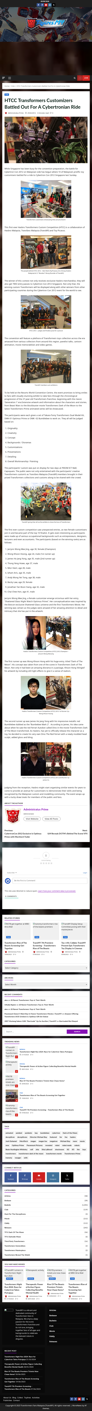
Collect (20, 1397)
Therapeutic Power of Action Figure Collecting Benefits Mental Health (12, 1067)
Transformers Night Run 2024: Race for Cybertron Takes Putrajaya (12, 1052)
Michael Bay (65, 1141)
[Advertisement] (46, 58)
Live (86, 78)
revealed (48, 1145)
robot (57, 1145)
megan (33, 1141)
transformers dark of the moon (31, 1154)
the (78, 1149)
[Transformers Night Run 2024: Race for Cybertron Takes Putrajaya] (14, 1275)
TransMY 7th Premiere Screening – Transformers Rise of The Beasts (44, 946)
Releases (7, 1228)
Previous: (22, 834)
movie (82, 1141)
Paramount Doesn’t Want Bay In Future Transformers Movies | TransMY (33, 1014)
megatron (53, 1141)
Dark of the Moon (70, 1133)
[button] (3, 78)
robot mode (67, 1145)
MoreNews (77, 1405)
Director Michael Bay (38, 1137)
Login (85, 873)
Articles (22, 1064)
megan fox (43, 1141)
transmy (9, 1158)
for (61, 1137)
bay (36, 1133)
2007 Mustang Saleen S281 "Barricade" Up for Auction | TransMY (30, 1021)
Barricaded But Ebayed (68, 1021)
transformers (11, 1154)
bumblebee (44, 1133)
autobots (28, 1133)
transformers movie (54, 1154)
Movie (7, 1219)
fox (66, 1137)
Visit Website (32, 818)
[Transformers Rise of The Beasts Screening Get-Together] (17, 931)
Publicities (7, 1400)
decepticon (10, 1137)
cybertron (56, 1133)
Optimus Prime (18, 1145)
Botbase (7, 1200)
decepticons (22, 1137)
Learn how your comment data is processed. (57, 891)
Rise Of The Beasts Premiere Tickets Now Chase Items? (12, 1081)
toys (84, 1149)
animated (9, 1133)
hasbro (73, 1137)
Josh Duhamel (11, 1141)
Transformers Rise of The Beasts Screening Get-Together (15, 946)
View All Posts (51, 818)
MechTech (24, 1141)
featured (53, 1137)
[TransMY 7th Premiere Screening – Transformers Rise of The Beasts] (46, 931)
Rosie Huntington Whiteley (16, 1149)
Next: (68, 832)
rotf (31, 1149)
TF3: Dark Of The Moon (14, 1232)
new (7, 1145)
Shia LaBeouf (47, 1149)
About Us (7, 1397)
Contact (16, 1400)
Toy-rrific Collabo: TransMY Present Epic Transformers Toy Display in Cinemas (73, 946)
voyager (18, 1158)
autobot (19, 1133)
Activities (36, 1397)
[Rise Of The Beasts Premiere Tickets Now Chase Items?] (56, 1275)
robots (77, 1145)
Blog (14, 1397)
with (25, 1158)
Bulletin (22, 1049)
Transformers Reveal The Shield (17, 1255)
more (75, 1141)
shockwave (59, 1149)
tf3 (73, 1149)
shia (37, 1149)
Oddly (6, 1223)
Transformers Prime (72, 1154)
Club (6, 94)
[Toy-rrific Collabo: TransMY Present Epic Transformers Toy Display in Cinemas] (74, 931)
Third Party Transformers (14, 1241)
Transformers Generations (14, 1246)
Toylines (27, 1397)
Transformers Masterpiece (15, 1250)
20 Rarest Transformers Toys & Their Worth (28, 1000)
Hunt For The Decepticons (15, 1214)
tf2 (68, 1149)
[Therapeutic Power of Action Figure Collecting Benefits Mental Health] (35, 1275)
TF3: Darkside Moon (12, 1237)
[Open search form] (75, 78)
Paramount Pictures (35, 1145)
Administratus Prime (16, 113)
